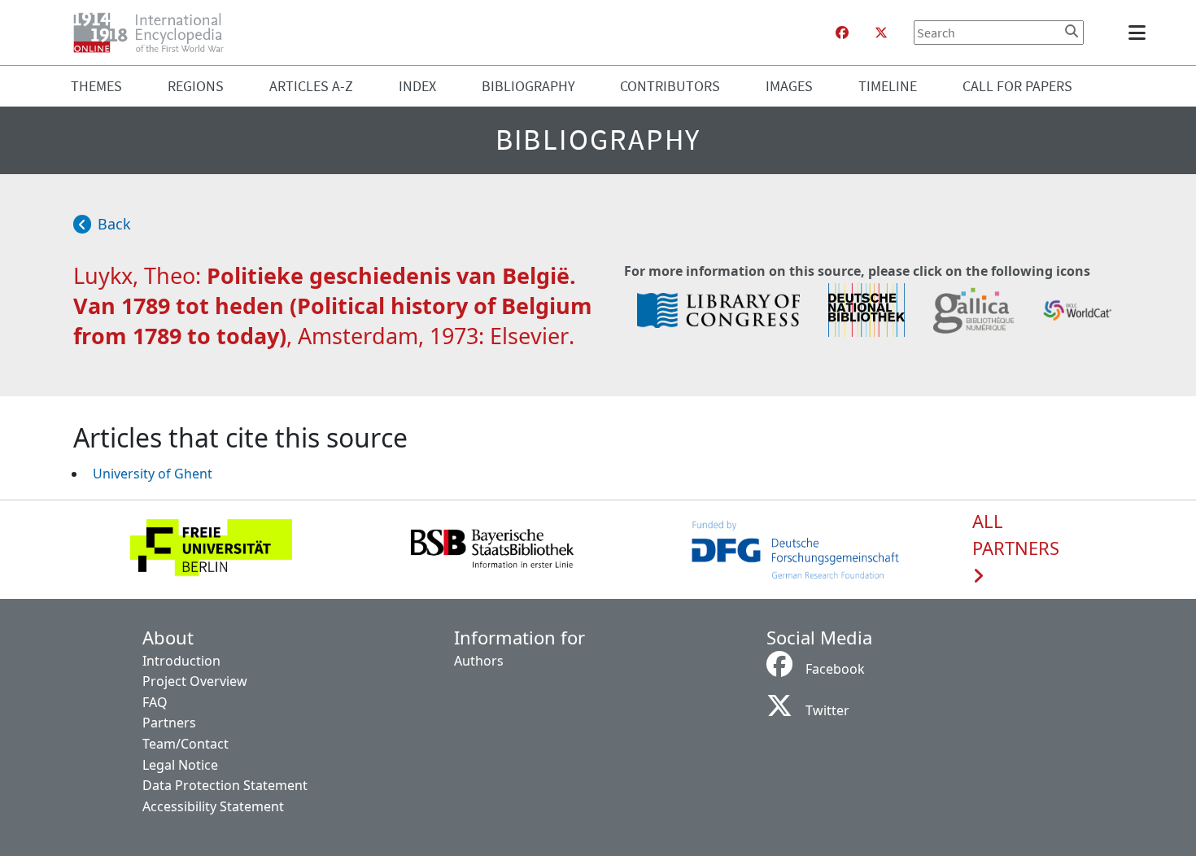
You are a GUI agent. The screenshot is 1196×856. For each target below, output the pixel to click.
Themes (96, 85)
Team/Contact (185, 744)
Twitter (827, 710)
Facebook (835, 669)
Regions (196, 85)
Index (417, 85)
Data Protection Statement (225, 785)
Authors (479, 661)
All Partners (1015, 535)
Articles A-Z (311, 85)
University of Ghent (152, 474)
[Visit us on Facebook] (842, 32)
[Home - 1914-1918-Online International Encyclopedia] (155, 32)
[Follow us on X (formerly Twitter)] (881, 32)
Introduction (181, 661)
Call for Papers (1017, 85)
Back (114, 224)
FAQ (155, 702)
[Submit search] (1071, 31)
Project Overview (194, 681)
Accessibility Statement (213, 806)
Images (789, 85)
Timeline (887, 85)
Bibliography (528, 85)
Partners (169, 723)
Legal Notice (180, 765)
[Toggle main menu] (1140, 32)
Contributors (670, 85)
